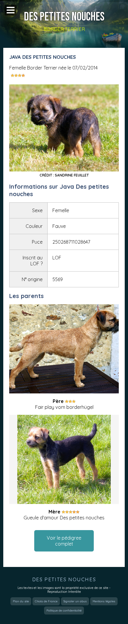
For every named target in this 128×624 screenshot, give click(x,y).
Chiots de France (46, 601)
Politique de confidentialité (64, 610)
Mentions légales (104, 601)
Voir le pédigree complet (64, 541)
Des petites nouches (64, 17)
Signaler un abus (75, 601)
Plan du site (21, 601)
